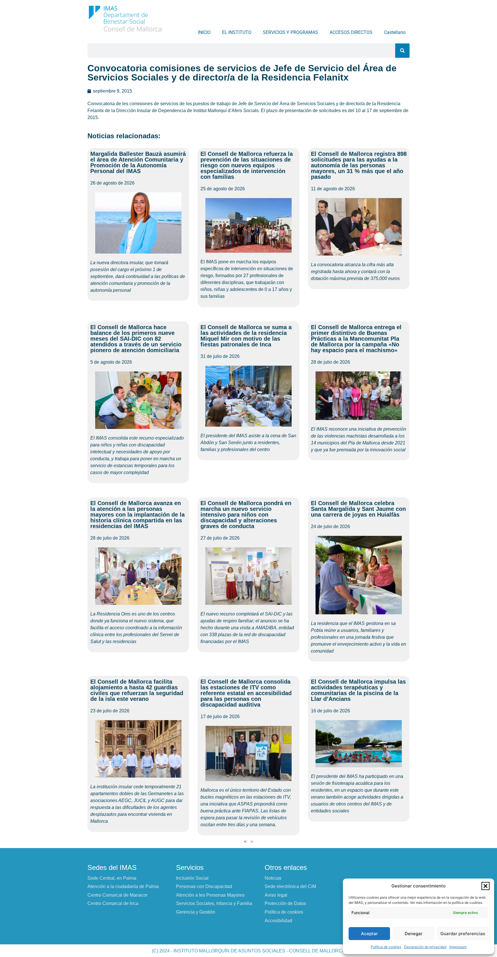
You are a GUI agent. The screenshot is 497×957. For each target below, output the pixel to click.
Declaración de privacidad (425, 947)
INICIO (204, 32)
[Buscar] (402, 50)
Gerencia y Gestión (195, 912)
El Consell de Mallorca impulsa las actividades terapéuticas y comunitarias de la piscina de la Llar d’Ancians (358, 690)
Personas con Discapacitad (204, 886)
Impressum (458, 947)
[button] (485, 886)
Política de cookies (386, 947)
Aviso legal (276, 895)
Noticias (273, 878)
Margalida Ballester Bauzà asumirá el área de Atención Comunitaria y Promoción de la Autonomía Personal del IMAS (138, 162)
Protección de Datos (285, 903)
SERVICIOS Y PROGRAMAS (290, 32)
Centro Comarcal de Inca (112, 903)
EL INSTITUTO (236, 32)
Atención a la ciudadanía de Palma (123, 886)
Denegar (414, 933)
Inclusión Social (192, 878)
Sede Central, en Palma (111, 878)
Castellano (395, 32)
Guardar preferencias (462, 933)
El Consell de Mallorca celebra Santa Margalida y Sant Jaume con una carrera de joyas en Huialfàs (358, 509)
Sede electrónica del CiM (290, 886)
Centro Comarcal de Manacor (117, 895)
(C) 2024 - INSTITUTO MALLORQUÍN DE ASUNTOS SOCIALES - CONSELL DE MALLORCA (248, 950)
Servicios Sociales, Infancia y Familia (214, 903)
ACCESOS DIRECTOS (351, 32)
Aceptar (369, 933)
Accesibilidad (278, 920)
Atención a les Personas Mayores (210, 895)
